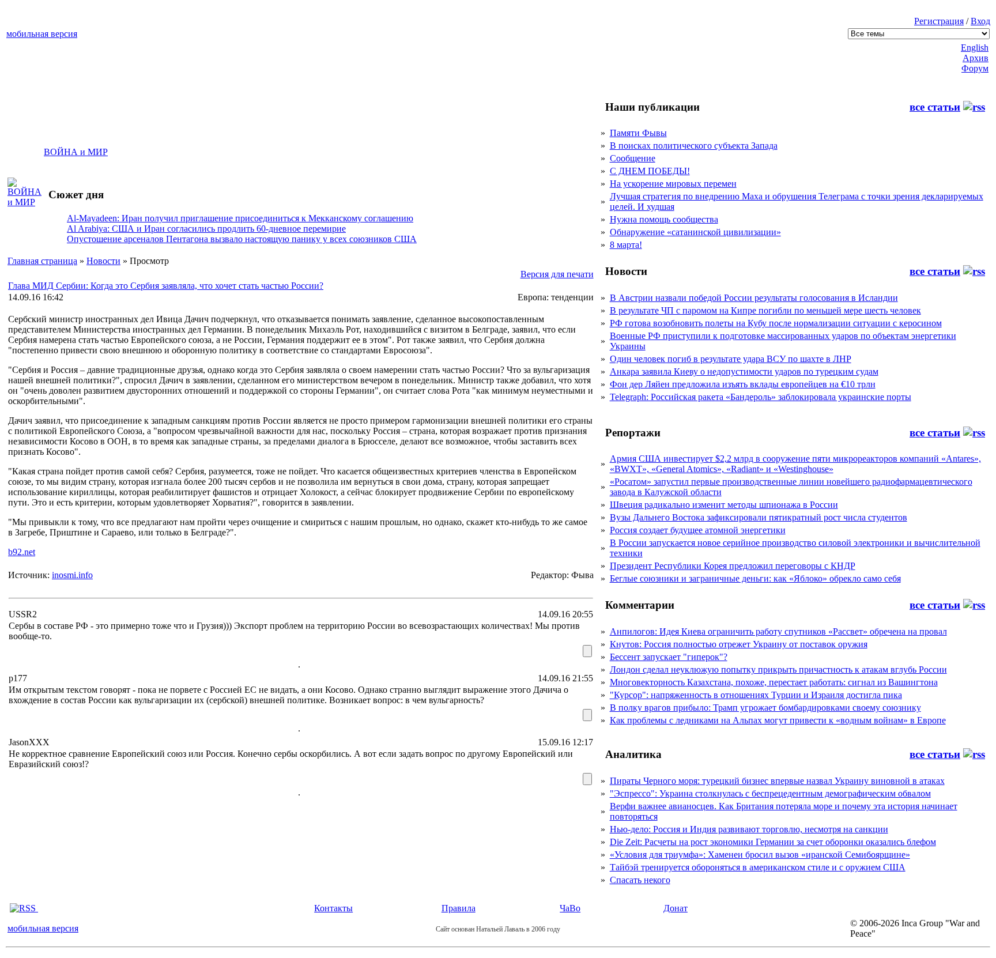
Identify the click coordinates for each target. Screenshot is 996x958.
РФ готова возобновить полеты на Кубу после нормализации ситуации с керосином (776, 323)
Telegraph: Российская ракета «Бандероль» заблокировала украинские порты (760, 397)
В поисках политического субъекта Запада (694, 145)
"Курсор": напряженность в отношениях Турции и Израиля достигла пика (756, 695)
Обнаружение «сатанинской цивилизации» (695, 232)
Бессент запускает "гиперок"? (668, 657)
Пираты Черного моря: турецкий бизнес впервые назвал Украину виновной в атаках (777, 781)
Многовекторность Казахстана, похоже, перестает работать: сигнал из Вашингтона (774, 682)
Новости (103, 261)
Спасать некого (640, 880)
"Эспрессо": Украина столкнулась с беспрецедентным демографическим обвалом (770, 793)
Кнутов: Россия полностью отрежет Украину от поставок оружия (738, 644)
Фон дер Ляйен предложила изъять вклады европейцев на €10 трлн (743, 384)
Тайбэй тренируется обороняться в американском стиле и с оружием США (758, 867)
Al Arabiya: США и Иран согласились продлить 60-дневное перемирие (206, 228)
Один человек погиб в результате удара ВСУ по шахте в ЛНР (730, 359)
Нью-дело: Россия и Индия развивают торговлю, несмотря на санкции (749, 829)
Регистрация (939, 21)
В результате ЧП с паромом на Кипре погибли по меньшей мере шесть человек (765, 310)
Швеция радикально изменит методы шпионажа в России (724, 505)
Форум (975, 68)
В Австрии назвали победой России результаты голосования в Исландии (754, 298)
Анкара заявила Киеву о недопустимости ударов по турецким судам (744, 371)
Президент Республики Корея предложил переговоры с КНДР (732, 566)
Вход (980, 21)
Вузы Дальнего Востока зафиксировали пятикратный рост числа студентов (758, 517)
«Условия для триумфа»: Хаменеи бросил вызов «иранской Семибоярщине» (760, 854)
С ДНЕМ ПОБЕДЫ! (650, 171)
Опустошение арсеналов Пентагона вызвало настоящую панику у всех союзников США (242, 239)
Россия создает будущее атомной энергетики (698, 530)
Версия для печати (557, 274)
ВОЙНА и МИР (76, 152)
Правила (459, 908)
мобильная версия (41, 34)
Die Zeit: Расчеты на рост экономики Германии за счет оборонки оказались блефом (773, 842)
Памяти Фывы (638, 133)
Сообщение (632, 158)
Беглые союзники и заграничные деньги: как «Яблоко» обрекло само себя (755, 578)
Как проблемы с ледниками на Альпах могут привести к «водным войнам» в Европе (778, 720)
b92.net (21, 552)
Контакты (333, 908)
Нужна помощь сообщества (664, 219)
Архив (976, 58)
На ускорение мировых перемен (673, 183)
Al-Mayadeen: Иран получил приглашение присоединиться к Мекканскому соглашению (240, 218)
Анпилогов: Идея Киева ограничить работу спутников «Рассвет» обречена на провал (778, 631)
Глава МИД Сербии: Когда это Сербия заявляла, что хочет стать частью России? (165, 286)
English (975, 47)
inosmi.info (72, 575)
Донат (675, 908)
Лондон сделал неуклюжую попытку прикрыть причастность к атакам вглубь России (778, 669)
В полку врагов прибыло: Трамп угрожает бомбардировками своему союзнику (765, 707)
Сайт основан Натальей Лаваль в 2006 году (498, 929)
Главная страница (42, 261)
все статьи (935, 107)
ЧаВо (570, 908)
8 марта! (626, 245)
